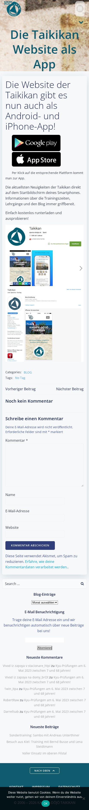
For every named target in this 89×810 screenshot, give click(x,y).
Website (12, 527)
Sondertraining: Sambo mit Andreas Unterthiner (44, 735)
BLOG (28, 372)
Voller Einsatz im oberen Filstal (44, 753)
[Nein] (83, 798)
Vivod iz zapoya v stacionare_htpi (26, 666)
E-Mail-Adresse (17, 511)
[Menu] (80, 8)
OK (46, 803)
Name (10, 494)
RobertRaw (11, 700)
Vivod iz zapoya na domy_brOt (26, 677)
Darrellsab (11, 711)
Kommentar (16, 440)
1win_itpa (11, 689)
